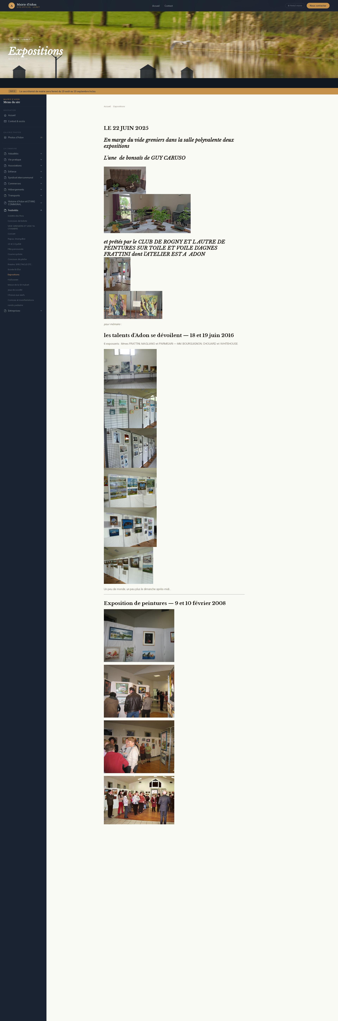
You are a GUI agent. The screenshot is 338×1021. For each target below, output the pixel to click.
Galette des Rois (16, 215)
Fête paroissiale (15, 249)
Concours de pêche (17, 259)
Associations (15, 165)
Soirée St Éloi (14, 269)
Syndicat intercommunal (20, 177)
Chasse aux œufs (16, 295)
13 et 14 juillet (14, 244)
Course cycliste (15, 254)
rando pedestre (15, 305)
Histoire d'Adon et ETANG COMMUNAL (21, 203)
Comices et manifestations (21, 300)
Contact (169, 5)
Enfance (12, 171)
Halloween (13, 279)
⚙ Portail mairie (295, 5)
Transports (14, 195)
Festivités (13, 210)
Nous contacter (318, 5)
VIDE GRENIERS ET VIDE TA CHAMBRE (21, 227)
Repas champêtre (16, 238)
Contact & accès (16, 121)
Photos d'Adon (25, 137)
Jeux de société (15, 289)
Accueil (156, 5)
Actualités (13, 153)
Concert (11, 233)
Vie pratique (14, 159)
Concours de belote (17, 221)
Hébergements (16, 189)
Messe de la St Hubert (18, 284)
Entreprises (14, 310)
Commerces (14, 183)
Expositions (13, 274)
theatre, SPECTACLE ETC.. (20, 264)
